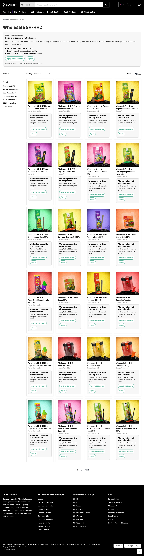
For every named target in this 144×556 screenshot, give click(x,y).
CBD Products (37, 12)
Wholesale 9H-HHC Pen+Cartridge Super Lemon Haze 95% (98, 428)
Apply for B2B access (15, 59)
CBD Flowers (78, 516)
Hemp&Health (53, 12)
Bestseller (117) (9, 86)
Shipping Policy (114, 506)
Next (87, 470)
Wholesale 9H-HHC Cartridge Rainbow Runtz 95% (97, 171)
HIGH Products (20, 12)
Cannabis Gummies (45, 519)
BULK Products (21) (10, 99)
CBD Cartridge (78, 509)
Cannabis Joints (44, 513)
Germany (132, 546)
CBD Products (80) (10, 93)
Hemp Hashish (43, 530)
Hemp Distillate (44, 523)
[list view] (139, 73)
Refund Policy (113, 509)
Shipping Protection (116, 513)
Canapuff (119, 111)
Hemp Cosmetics (44, 526)
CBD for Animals (79, 526)
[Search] (106, 4)
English (117, 546)
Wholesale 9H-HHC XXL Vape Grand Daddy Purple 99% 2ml (38, 300)
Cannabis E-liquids (45, 506)
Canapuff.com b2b (34, 111)
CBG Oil (76, 502)
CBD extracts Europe (81, 513)
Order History (8, 106)
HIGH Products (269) (10, 89)
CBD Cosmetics (79, 523)
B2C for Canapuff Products (118, 523)
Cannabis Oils (43, 516)
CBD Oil (76, 499)
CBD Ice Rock (78, 519)
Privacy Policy (113, 499)
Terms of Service (115, 502)
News (110, 519)
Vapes (40, 499)
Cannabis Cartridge (45, 502)
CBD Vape (77, 506)
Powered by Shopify (9, 549)
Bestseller (6, 12)
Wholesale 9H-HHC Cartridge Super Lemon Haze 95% (125, 171)
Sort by (29, 74)
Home (5, 19)
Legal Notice (113, 516)
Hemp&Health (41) (10, 96)
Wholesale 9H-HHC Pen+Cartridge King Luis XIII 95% (127, 428)
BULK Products (70, 12)
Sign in (30, 59)
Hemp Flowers (43, 509)
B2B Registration (88, 12)
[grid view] (136, 73)
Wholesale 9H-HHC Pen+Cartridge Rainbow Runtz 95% (67, 428)
